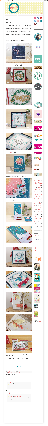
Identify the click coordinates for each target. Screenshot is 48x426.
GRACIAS (34, 203)
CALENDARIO (39, 185)
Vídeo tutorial (39, 226)
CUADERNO (35, 191)
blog (27, 354)
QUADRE (40, 214)
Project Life (35, 213)
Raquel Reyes (11, 383)
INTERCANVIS (35, 205)
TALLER (35, 221)
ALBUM (39, 180)
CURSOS (39, 191)
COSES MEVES (10, 372)
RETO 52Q (35, 216)
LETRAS (41, 205)
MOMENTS (35, 209)
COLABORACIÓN (39, 187)
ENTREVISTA (40, 196)
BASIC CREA (40, 183)
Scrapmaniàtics (40, 218)
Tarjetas (19, 372)
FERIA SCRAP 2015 (38, 198)
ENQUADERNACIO (36, 196)
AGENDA (34, 180)
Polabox (39, 212)
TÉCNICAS (35, 224)
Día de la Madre (40, 193)
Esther (35, 247)
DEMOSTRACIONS (36, 193)
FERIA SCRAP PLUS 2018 (38, 200)
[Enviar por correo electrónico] (16, 371)
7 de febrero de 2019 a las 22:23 (17, 383)
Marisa (35, 248)
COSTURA (35, 190)
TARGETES (17, 372)
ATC (38, 182)
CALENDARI (35, 185)
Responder (9, 387)
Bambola (40, 182)
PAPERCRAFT (36, 211)
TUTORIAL (35, 225)
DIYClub (39, 194)
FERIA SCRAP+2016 (36, 202)
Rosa (35, 249)
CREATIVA (39, 190)
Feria (34, 198)
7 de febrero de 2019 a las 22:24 (17, 396)
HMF (40, 203)
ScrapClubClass (35, 218)
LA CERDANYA (38, 205)
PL (37, 212)
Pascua (39, 211)
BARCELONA (35, 183)
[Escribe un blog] (17, 371)
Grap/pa (38, 203)
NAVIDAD (15, 372)
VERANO (36, 226)
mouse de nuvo (11, 152)
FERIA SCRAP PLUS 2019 (36, 201)
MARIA (38, 207)
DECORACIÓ (35, 192)
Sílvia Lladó (36, 250)
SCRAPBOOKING (38, 217)
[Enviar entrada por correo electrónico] (15, 371)
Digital (37, 194)
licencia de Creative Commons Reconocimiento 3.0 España (38, 322)
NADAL (12, 372)
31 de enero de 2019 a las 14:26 (14, 376)
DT (41, 194)
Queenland (9, 376)
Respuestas (10, 382)
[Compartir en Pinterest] (19, 371)
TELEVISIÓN (38, 224)
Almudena (36, 246)
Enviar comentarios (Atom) (12, 415)
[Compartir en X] (18, 371)
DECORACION (40, 192)
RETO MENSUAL (39, 216)
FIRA (40, 202)
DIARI (35, 194)
